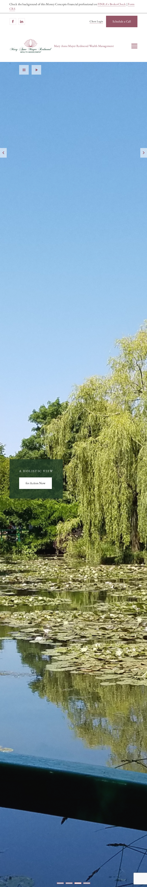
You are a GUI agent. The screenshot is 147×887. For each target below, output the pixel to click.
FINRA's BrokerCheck (112, 4)
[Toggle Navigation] (134, 46)
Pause (24, 70)
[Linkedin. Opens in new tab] (21, 21)
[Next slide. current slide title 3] (143, 153)
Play (36, 70)
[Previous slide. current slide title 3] (3, 153)
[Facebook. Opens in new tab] (13, 21)
